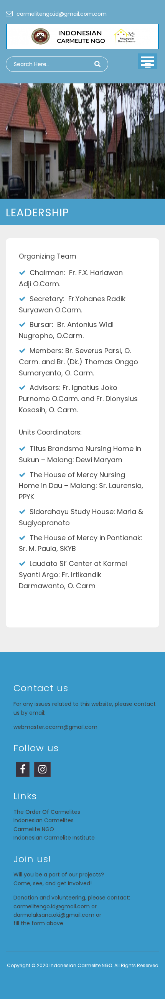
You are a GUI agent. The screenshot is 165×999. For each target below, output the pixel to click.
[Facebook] (23, 771)
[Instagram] (42, 771)
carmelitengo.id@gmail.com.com (61, 14)
